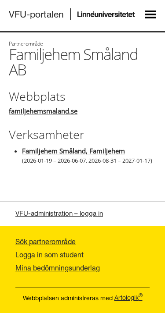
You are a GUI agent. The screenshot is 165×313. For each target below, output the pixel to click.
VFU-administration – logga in (59, 213)
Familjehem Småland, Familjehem (73, 150)
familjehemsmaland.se (43, 111)
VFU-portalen (36, 14)
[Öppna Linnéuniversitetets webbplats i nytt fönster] (106, 14)
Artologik (128, 297)
